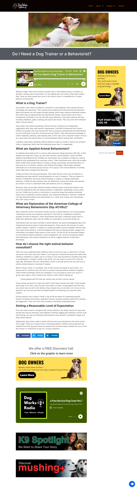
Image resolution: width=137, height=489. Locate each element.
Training (109, 6)
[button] (23, 335)
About (98, 6)
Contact (121, 6)
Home (90, 6)
